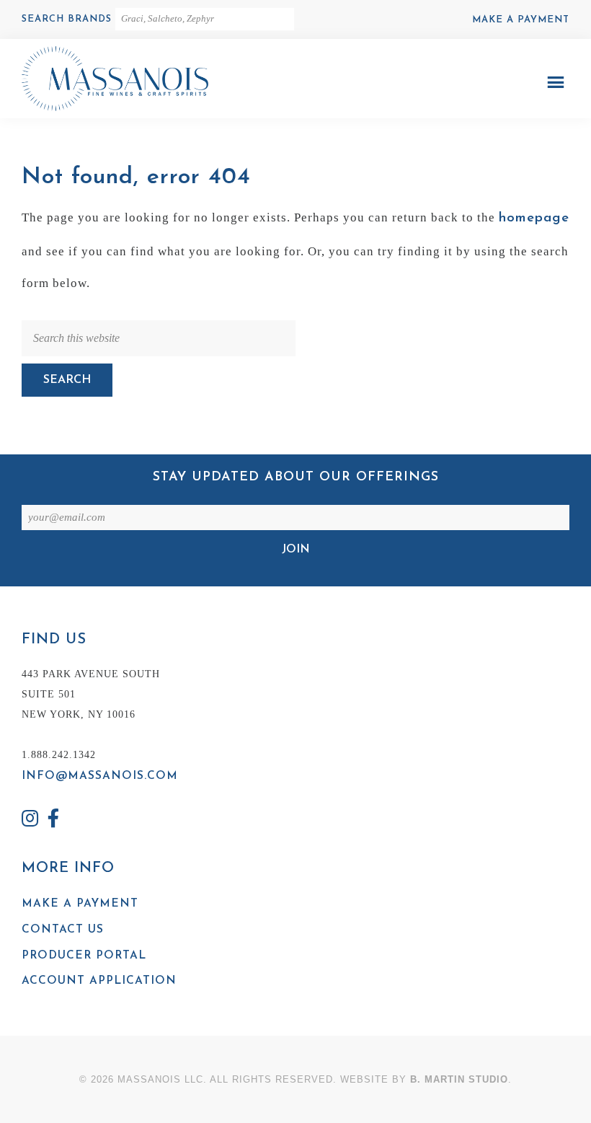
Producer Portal (84, 955)
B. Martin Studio (459, 1079)
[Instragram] (30, 820)
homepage (534, 218)
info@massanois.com (100, 776)
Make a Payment (520, 20)
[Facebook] (54, 820)
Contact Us (63, 929)
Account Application (99, 981)
